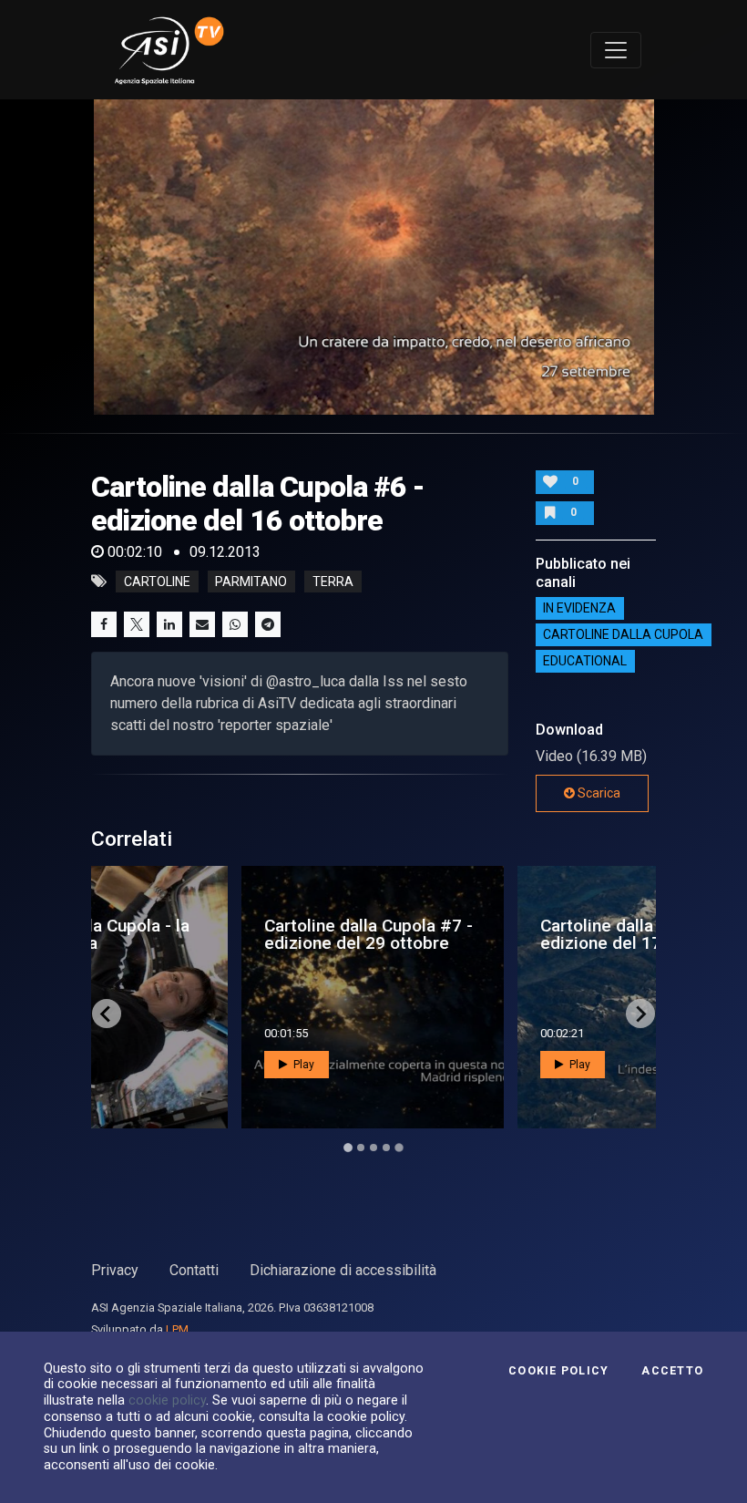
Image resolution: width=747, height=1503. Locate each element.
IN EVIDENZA (579, 609)
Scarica (597, 793)
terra (332, 581)
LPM (177, 1329)
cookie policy (167, 1400)
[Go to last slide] (106, 1013)
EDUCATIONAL (585, 661)
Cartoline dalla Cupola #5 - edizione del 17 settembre (508, 934)
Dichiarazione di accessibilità (343, 1270)
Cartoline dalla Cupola (623, 635)
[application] (374, 257)
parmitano (251, 581)
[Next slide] (640, 1013)
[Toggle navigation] (615, 50)
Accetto (672, 1370)
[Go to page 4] (386, 1147)
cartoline (157, 581)
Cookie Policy (558, 1370)
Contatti (194, 1270)
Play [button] (166, 1064)
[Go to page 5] (399, 1147)
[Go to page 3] (373, 1147)
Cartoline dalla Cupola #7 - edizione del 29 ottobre (232, 934)
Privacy (114, 1270)
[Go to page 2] (360, 1147)
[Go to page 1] (348, 1148)
